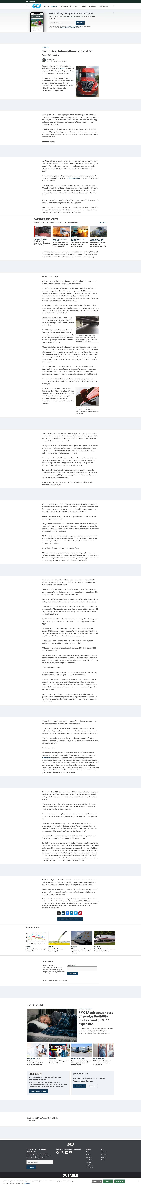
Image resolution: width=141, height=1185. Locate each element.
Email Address (71, 965)
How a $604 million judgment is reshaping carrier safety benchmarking (81, 1063)
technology (46, 757)
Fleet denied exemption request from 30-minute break (104, 950)
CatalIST (62, 68)
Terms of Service (73, 27)
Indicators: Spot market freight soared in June (36, 950)
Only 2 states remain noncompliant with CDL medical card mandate (35, 1063)
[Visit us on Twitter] (62, 1152)
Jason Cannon (51, 59)
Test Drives (53, 1058)
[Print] (59, 913)
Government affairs (33, 1058)
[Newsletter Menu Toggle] (114, 6)
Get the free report (38, 1091)
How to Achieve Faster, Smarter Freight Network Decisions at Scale (61, 244)
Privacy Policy (64, 27)
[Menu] (27, 6)
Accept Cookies (119, 1181)
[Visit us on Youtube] (70, 1152)
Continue (72, 973)
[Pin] (80, 913)
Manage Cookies (96, 1181)
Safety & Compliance (85, 1009)
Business (45, 47)
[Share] (67, 913)
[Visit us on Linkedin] (66, 1152)
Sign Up (31, 1167)
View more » (103, 222)
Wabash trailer (74, 178)
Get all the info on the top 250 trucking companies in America (45, 1078)
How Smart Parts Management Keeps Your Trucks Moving (42, 243)
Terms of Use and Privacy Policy (74, 26)
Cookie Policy (27, 1183)
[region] (70, 1181)
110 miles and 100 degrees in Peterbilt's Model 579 (58, 1062)
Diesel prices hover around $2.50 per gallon (57, 950)
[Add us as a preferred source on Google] (63, 913)
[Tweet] (76, 913)
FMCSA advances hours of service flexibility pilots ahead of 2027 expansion (96, 1018)
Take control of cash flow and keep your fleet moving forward (79, 244)
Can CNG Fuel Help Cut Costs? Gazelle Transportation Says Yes (98, 244)
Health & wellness (99, 1058)
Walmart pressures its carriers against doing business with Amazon (81, 951)
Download (79, 1086)
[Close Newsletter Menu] (114, 13)
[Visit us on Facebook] (57, 1152)
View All (92, 1086)
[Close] (138, 1181)
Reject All (108, 1181)
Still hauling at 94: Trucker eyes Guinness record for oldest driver (102, 1063)
